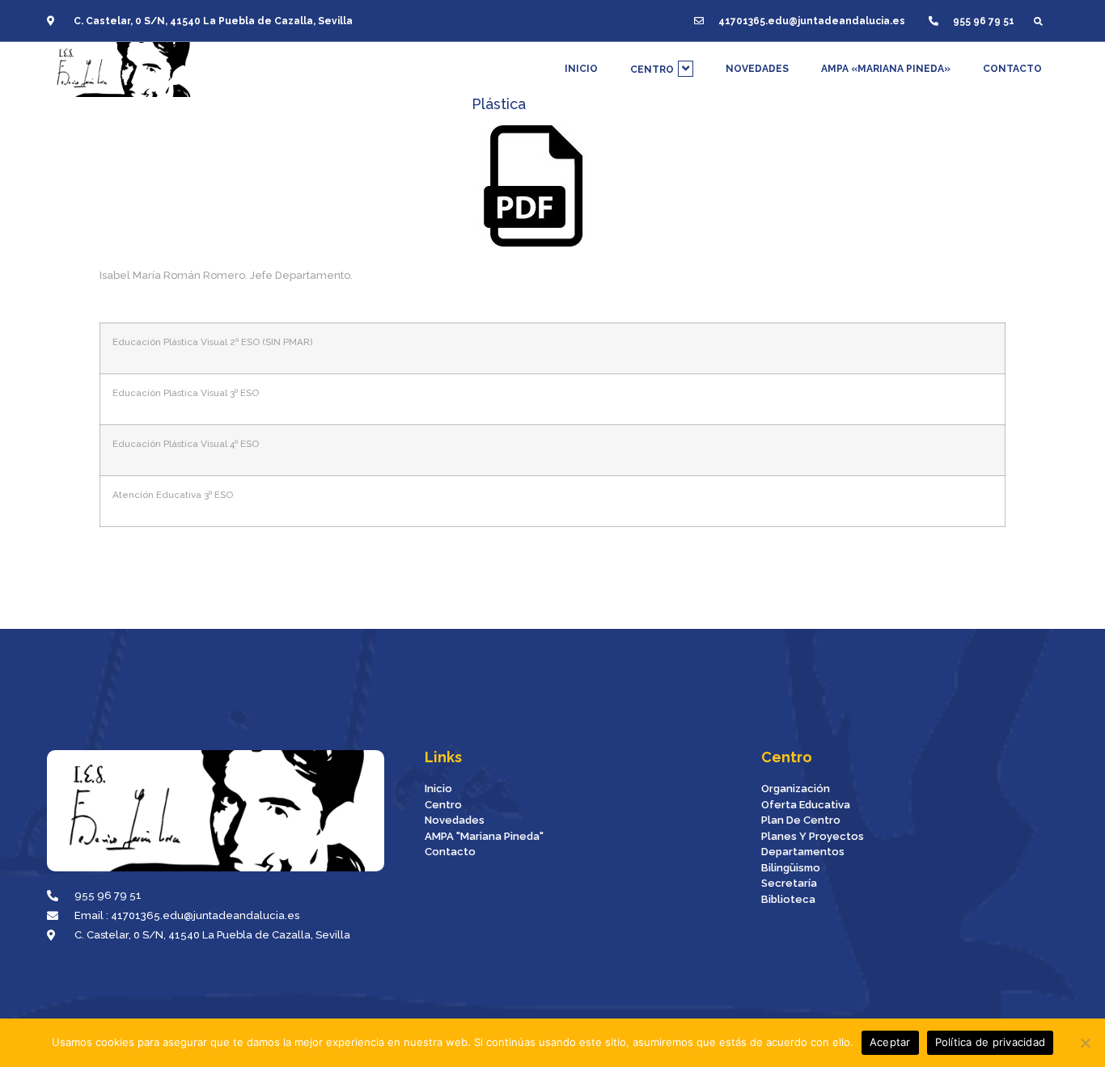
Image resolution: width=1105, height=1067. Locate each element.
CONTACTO (1012, 68)
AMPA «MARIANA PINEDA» (885, 68)
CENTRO (652, 69)
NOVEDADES (757, 68)
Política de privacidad (990, 1041)
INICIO (581, 68)
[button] (1038, 20)
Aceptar (890, 1041)
